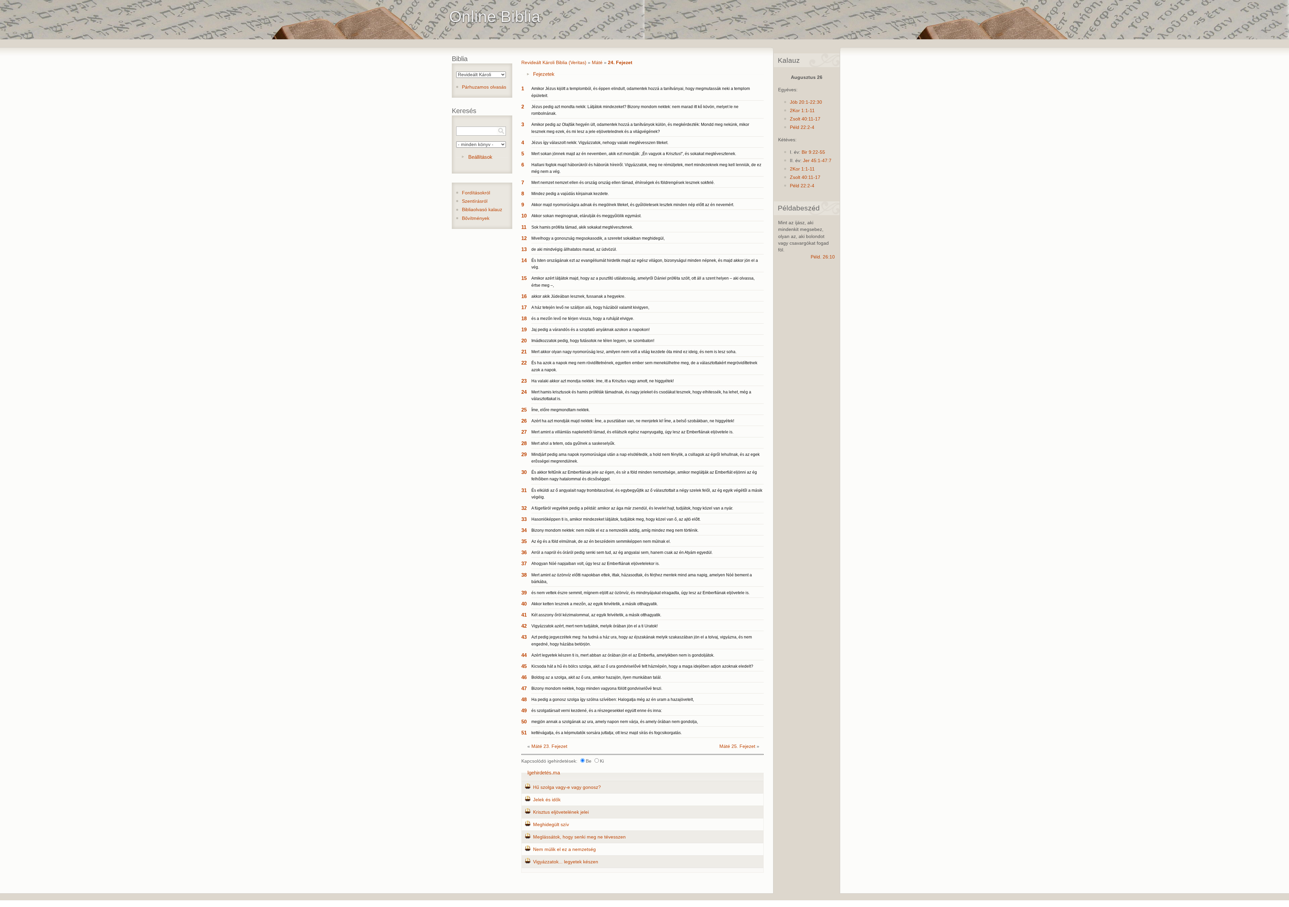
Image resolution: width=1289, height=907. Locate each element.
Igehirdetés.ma (543, 772)
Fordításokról (476, 192)
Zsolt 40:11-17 (805, 119)
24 (524, 392)
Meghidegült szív (551, 824)
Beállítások (480, 157)
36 (524, 552)
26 (524, 421)
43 (524, 637)
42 (524, 626)
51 (524, 732)
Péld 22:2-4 (802, 127)
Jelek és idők (547, 799)
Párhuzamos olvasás (484, 87)
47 (524, 688)
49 (524, 710)
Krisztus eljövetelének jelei (561, 812)
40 (524, 604)
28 (524, 443)
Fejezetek (544, 74)
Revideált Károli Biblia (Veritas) (553, 62)
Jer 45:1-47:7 (817, 160)
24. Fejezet (620, 62)
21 (524, 351)
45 (524, 666)
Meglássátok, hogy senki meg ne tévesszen (579, 837)
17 (524, 307)
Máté (597, 62)
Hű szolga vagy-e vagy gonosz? (567, 787)
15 (524, 278)
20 (524, 340)
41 (524, 615)
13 (524, 249)
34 (524, 530)
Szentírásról (474, 201)
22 (524, 363)
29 (524, 454)
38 (524, 575)
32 (524, 508)
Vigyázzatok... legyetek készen (565, 861)
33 (524, 519)
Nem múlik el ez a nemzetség (564, 849)
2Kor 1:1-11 (802, 110)
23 (524, 381)
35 (524, 541)
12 (524, 238)
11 (523, 227)
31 (524, 490)
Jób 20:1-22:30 (806, 102)
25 (524, 410)
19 (524, 329)
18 (524, 318)
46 (524, 677)
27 (524, 432)
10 (524, 216)
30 (524, 472)
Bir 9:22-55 (813, 152)
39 (524, 592)
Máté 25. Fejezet (737, 746)
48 (524, 699)
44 (524, 655)
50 (524, 721)
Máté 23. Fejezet (549, 746)
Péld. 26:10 (823, 256)
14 (524, 260)
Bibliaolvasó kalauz (482, 209)
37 (524, 563)
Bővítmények (475, 218)
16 (524, 296)
